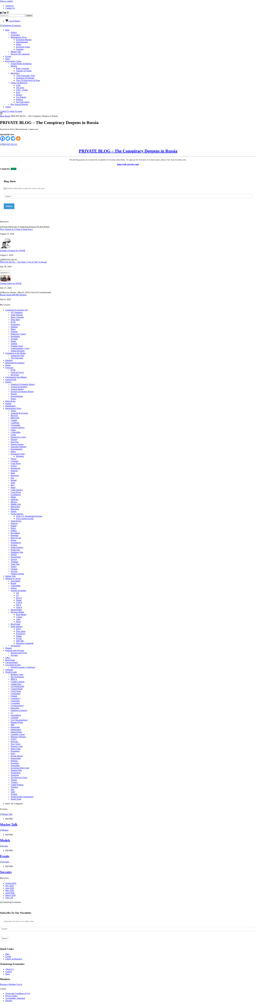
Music (13, 329)
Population (15, 751)
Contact (8, 971)
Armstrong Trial (17, 355)
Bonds (13, 583)
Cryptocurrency (17, 705)
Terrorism (15, 775)
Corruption (15, 703)
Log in (19, 984)
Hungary (14, 471)
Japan (13, 487)
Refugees (20, 456)
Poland (14, 526)
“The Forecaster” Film (25, 75)
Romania (14, 535)
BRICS (14, 679)
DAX (18, 629)
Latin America (17, 490)
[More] (18, 138)
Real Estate (15, 624)
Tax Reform (21, 97)
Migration (15, 509)
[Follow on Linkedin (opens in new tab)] (1, 13)
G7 (12, 713)
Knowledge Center (13, 61)
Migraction (15, 506)
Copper (19, 617)
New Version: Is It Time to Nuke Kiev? (16, 229)
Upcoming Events (13, 665)
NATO (14, 739)
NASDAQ (20, 634)
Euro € (19, 598)
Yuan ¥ (19, 607)
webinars (9, 669)
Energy (14, 588)
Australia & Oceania (19, 413)
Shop (7, 59)
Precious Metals (17, 612)
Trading (14, 343)
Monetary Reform (18, 737)
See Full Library (23, 102)
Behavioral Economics (14, 363)
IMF (12, 725)
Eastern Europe (17, 444)
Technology (16, 646)
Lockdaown (16, 494)
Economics (15, 35)
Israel (13, 482)
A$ (17, 593)
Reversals (15, 375)
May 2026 (9, 890)
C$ (17, 595)
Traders (14, 780)
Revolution (15, 533)
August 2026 (10, 883)
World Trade (16, 799)
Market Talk (16, 51)
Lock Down (16, 492)
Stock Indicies (17, 626)
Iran (12, 478)
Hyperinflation (17, 396)
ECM (13, 322)
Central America (17, 427)
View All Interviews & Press (28, 80)
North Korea (16, 521)
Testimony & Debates (25, 78)
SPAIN (14, 554)
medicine (14, 499)
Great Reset (16, 463)
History (19, 95)
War (12, 789)
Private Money (17, 756)
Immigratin (15, 727)
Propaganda (16, 758)
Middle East (16, 504)
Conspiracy (15, 698)
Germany (20, 49)
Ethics (18, 44)
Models (14, 66)
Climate (14, 696)
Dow (18, 92)
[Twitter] (7, 138)
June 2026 (9, 888)
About (8, 107)
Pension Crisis (17, 746)
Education (15, 708)
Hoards (14, 394)
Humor (8, 403)
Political (19, 99)
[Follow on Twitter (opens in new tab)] (5, 13)
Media (13, 497)
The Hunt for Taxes (19, 777)
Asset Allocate (17, 315)
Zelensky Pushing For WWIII (12, 250)
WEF (13, 792)
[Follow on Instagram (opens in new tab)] (8, 13)
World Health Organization (22, 797)
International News (19, 37)
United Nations (17, 785)
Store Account (16, 111)
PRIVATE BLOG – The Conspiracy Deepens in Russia (128, 151)
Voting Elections (18, 351)
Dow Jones (20, 631)
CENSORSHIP (17, 686)
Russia (7, 116)
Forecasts (9, 367)
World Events (11, 672)
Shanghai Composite (24, 643)
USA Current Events (24, 518)
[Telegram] (13, 138)
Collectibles (16, 432)
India (13, 473)
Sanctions (15, 763)
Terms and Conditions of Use (17, 993)
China (13, 430)
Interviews (15, 73)
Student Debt (16, 770)
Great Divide (10, 379)
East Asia (15, 442)
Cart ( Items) (14, 21)
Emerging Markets (24, 39)
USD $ (19, 602)
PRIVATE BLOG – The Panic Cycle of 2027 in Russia (23, 262)
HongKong (15, 468)
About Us (9, 6)
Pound (18, 600)
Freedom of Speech (19, 710)
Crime (13, 435)
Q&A (7, 658)
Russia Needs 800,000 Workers (13, 295)
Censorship (15, 425)
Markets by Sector (13, 578)
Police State (16, 749)
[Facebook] (2, 138)
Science (14, 545)
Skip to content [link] (6, 1)
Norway (14, 523)
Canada (14, 420)
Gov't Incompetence (19, 720)
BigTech (14, 415)
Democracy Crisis (18, 437)
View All (9, 898)
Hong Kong (10, 401)
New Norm (15, 744)
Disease (14, 439)
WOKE (14, 794)
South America (17, 547)
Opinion (14, 331)
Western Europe (17, 574)
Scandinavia (16, 542)
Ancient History (17, 389)
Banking (9, 360)
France (13, 459)
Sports (13, 341)
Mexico (14, 502)
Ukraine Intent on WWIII (10, 283)
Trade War (15, 564)
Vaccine (14, 571)
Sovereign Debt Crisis (20, 768)
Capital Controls (17, 681)
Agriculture (15, 581)
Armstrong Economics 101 (16, 310)
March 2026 (10, 895)
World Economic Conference (23, 667)
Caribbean (15, 423)
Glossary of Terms (23, 71)
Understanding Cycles (20, 348)
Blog (7, 30)
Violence (14, 787)
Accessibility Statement (15, 998)
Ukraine (14, 569)
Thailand (14, 562)
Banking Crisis (17, 674)
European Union (23, 47)
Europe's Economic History (22, 391)
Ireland (14, 480)
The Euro (20, 87)
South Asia (15, 550)
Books (8, 365)
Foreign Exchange (18, 590)
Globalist (14, 717)
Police (13, 528)
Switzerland (16, 557)
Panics (13, 399)
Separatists (15, 765)
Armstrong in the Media (15, 353)
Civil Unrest (16, 691)
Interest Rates (16, 610)
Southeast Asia (17, 552)
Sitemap (8, 1000)
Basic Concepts (22, 68)
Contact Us (10, 8)
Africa (13, 411)
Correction (15, 701)
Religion (14, 761)
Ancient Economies (19, 387)
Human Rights (17, 722)
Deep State (15, 319)
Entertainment (22, 42)
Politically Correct (18, 334)
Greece (14, 466)
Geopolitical (16, 715)
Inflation (14, 327)
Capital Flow (16, 684)
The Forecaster (17, 358)
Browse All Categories (20, 54)
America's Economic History (23, 384)
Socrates (14, 655)
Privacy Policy (11, 996)
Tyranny (14, 782)
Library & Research (19, 83)
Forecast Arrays (17, 372)
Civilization (15, 693)
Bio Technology (17, 677)
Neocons (14, 741)
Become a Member (8, 984)
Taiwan (14, 559)
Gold (18, 85)
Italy (12, 485)
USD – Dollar (22, 90)
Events (8, 56)
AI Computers (17, 312)
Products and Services (14, 650)
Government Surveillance (16, 377)
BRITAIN (15, 418)
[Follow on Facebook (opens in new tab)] (3, 13)
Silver (18, 622)
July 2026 (9, 886)
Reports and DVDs (19, 653)
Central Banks (17, 689)
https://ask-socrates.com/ (128, 164)
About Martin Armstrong (21, 63)
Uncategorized (11, 662)
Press (13, 753)
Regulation (15, 336)
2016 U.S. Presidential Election (29, 516)
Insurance (15, 475)
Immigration (10, 406)
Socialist (14, 339)
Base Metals (21, 614)
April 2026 (10, 893)
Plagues (8, 648)
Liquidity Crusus (18, 734)
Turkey (14, 566)
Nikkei (19, 636)
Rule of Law (16, 538)
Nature (13, 511)
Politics (14, 32)
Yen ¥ (18, 605)
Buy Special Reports (19, 104)
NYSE (19, 638)
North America (17, 514)
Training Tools (17, 346)
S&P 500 (20, 641)
